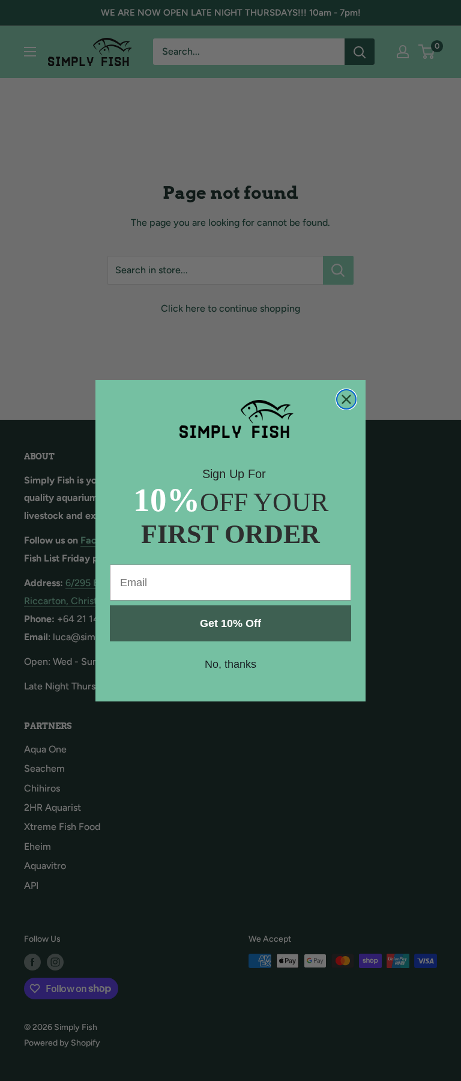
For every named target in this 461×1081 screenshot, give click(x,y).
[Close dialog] (346, 399)
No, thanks (230, 664)
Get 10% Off (230, 623)
